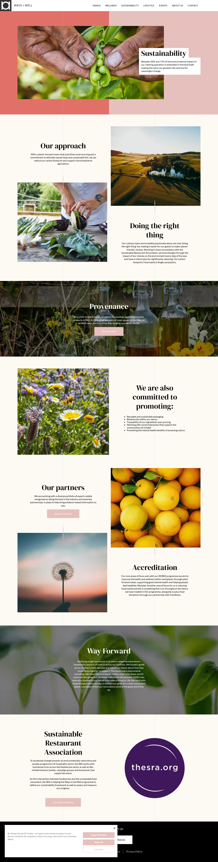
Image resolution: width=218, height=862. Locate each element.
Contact (193, 5)
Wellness (111, 5)
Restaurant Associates (18, 9)
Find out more (109, 331)
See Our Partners (63, 513)
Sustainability (130, 5)
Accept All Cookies (99, 835)
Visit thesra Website (63, 802)
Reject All (99, 842)
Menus (97, 5)
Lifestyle (148, 5)
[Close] (114, 828)
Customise (98, 849)
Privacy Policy (134, 851)
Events (163, 5)
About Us (177, 5)
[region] (61, 841)
